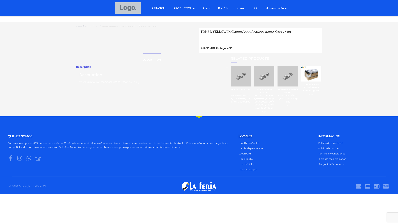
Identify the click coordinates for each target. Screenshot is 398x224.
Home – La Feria (276, 8)
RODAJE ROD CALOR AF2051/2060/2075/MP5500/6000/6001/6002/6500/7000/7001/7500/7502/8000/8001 (264, 98)
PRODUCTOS (182, 8)
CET (230, 48)
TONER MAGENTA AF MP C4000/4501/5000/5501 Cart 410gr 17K (288, 95)
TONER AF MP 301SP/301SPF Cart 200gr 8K (311, 87)
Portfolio (223, 8)
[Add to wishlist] (249, 78)
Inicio (255, 8)
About (207, 8)
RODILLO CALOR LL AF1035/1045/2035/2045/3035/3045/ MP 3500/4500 (241, 95)
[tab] (152, 60)
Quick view (249, 71)
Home (240, 8)
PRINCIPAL (159, 8)
